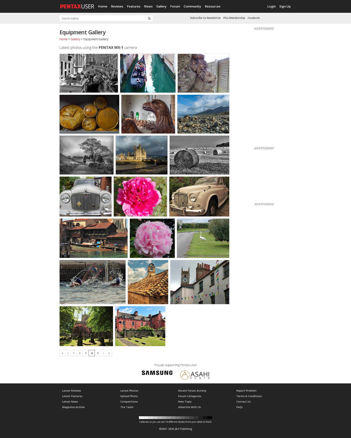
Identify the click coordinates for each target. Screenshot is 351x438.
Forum (175, 6)
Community (192, 6)
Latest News (70, 401)
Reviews (117, 6)
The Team (126, 407)
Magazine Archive (73, 407)
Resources (212, 6)
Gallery (161, 6)
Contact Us (243, 401)
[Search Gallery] (149, 18)
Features (133, 6)
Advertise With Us (189, 407)
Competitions (129, 401)
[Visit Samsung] (157, 373)
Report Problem (246, 390)
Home (102, 6)
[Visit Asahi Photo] (194, 375)
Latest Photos (129, 390)
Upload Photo (129, 396)
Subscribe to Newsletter (205, 18)
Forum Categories (189, 396)
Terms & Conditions (249, 396)
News (148, 6)
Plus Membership (234, 18)
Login (271, 6)
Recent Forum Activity (192, 390)
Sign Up (285, 6)
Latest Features (72, 396)
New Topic (185, 401)
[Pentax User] (77, 4)
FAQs (239, 407)
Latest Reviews (71, 390)
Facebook (254, 18)
